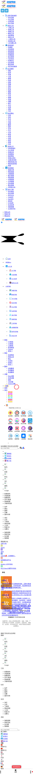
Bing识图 (11, 376)
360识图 (10, 382)
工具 (5, 633)
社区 (8, 633)
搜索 (2, 633)
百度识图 (11, 378)
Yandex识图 (11, 383)
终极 (28, 610)
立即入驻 (4, 543)
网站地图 (27, 608)
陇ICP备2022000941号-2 (17, 612)
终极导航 (20, 608)
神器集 (8, 262)
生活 (11, 633)
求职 (13, 633)
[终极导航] (13, 220)
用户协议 (7, 610)
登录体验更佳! (16, 766)
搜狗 (9, 380)
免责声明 (15, 610)
